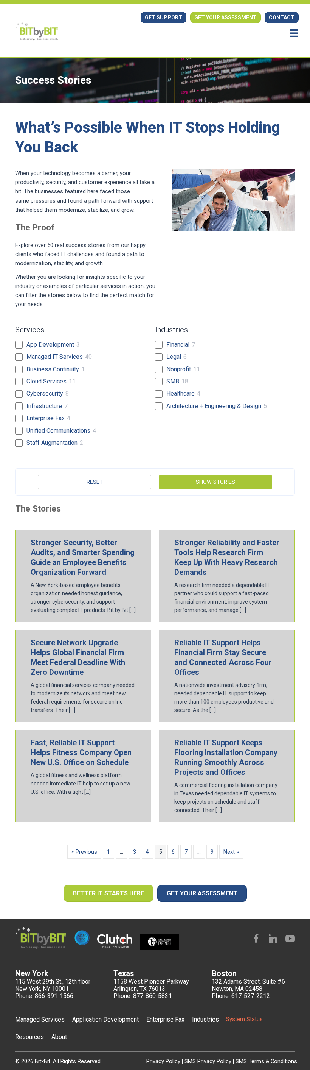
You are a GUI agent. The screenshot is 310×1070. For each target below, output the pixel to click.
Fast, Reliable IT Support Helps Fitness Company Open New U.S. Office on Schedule (81, 752)
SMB (172, 381)
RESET (95, 482)
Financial (177, 344)
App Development (50, 344)
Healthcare (180, 393)
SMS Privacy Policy (208, 1061)
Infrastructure (44, 406)
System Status (244, 1019)
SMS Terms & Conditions (266, 1061)
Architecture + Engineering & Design (213, 406)
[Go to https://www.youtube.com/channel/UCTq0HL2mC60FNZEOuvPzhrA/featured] (290, 939)
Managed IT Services (54, 356)
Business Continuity (52, 369)
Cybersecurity (44, 393)
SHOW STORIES (215, 482)
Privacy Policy (164, 1061)
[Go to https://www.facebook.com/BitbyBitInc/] (256, 939)
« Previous (84, 851)
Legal (173, 356)
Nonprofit (178, 369)
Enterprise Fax (45, 418)
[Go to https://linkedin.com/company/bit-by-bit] (273, 939)
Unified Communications (58, 430)
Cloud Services (46, 381)
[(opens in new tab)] (114, 940)
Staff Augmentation (52, 442)
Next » (231, 851)
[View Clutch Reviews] (103, 36)
